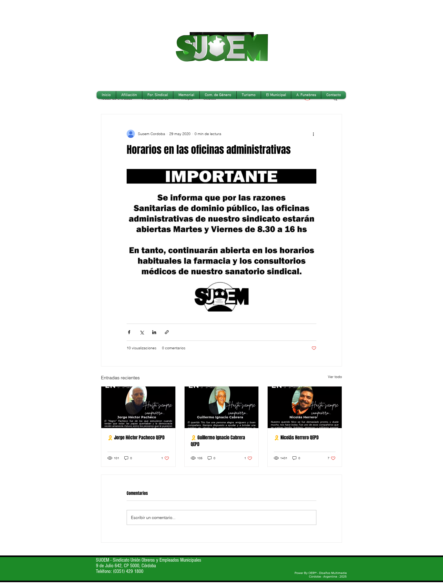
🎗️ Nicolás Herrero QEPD (296, 437)
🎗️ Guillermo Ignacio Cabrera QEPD (218, 441)
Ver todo (335, 376)
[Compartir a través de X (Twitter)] (141, 332)
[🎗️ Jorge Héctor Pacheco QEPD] (138, 407)
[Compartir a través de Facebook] (129, 332)
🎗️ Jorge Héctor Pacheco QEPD (136, 437)
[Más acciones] (313, 134)
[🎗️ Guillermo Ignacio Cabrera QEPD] (222, 407)
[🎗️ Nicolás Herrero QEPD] (305, 407)
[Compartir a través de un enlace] (166, 332)
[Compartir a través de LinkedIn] (154, 332)
